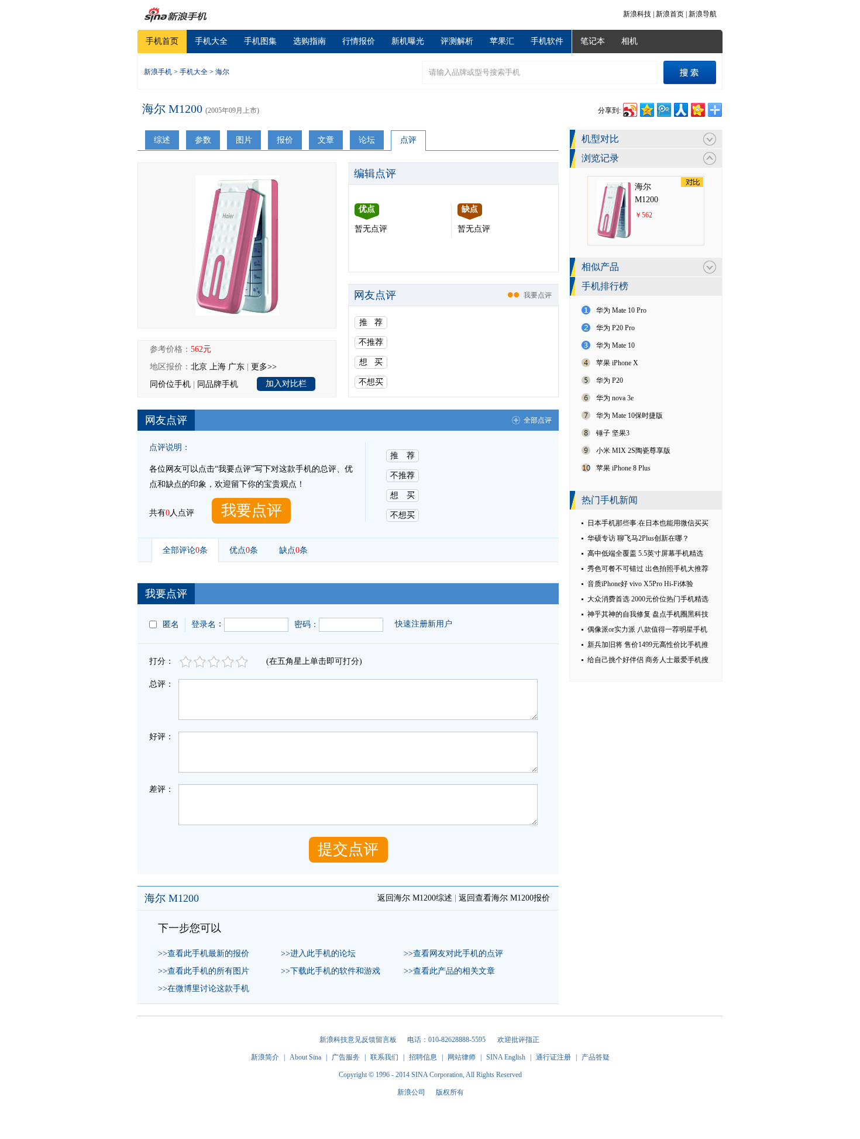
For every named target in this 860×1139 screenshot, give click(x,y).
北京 (199, 366)
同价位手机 (170, 384)
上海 (217, 366)
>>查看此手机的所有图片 (203, 971)
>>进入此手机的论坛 (318, 953)
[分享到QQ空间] (646, 108)
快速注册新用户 (423, 623)
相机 (629, 41)
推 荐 (371, 322)
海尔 (222, 72)
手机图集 (260, 41)
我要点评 (538, 295)
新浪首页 (670, 14)
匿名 (171, 624)
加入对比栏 (286, 383)
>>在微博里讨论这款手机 (203, 988)
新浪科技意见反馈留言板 (358, 1040)
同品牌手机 (217, 384)
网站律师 (462, 1057)
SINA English (505, 1057)
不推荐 (371, 342)
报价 (285, 140)
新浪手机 (158, 72)
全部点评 (538, 420)
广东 (236, 366)
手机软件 (547, 41)
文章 (326, 140)
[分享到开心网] (697, 108)
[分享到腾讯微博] (663, 108)
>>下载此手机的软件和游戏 (330, 971)
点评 (408, 140)
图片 (244, 140)
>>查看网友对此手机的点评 (453, 953)
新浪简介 (265, 1057)
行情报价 (358, 41)
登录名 (203, 624)
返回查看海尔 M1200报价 (504, 898)
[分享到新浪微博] (629, 108)
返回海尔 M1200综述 (414, 898)
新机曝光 (407, 41)
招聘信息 (423, 1057)
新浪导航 (703, 14)
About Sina (305, 1057)
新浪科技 (637, 14)
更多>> (264, 366)
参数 (203, 140)
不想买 (371, 382)
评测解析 (457, 41)
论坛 (367, 140)
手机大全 (211, 41)
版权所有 (450, 1092)
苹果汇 (502, 41)
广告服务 (346, 1057)
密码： (306, 624)
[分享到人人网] (680, 108)
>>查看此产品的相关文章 (449, 971)
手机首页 (162, 41)
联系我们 (384, 1057)
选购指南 (309, 41)
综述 (162, 140)
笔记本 (592, 41)
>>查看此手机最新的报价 (203, 953)
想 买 (371, 362)
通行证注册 (553, 1057)
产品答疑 (596, 1057)
